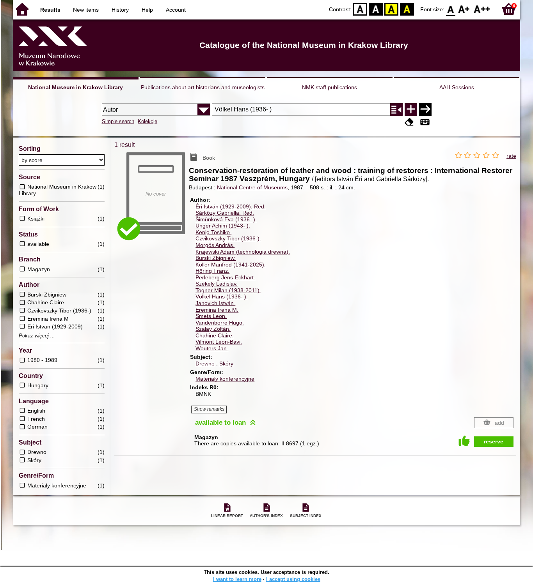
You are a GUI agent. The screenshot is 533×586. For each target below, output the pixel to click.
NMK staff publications (329, 87)
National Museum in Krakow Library (75, 87)
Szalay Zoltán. (213, 329)
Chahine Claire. (214, 335)
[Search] (425, 109)
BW (376, 8)
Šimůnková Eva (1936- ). (226, 219)
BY (407, 8)
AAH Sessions (456, 87)
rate (511, 156)
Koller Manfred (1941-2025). (230, 264)
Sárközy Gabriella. (224, 213)
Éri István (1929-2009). (230, 206)
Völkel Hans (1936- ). (221, 296)
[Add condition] (411, 109)
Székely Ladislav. (216, 284)
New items (86, 10)
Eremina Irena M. (216, 310)
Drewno (205, 363)
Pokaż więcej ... (37, 336)
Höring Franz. (212, 271)
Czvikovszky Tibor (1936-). (228, 238)
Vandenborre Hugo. (219, 322)
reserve (493, 441)
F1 (464, 8)
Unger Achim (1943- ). (222, 225)
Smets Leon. (211, 316)
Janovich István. (215, 303)
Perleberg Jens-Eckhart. (225, 277)
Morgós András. (215, 245)
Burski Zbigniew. (215, 258)
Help (147, 10)
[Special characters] (425, 122)
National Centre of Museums (252, 187)
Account (176, 10)
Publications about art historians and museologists (203, 87)
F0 (451, 8)
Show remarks (209, 409)
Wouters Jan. (211, 348)
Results (50, 10)
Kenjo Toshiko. (213, 232)
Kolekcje (147, 121)
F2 (482, 8)
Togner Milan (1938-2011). (228, 290)
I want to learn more (237, 579)
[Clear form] (409, 122)
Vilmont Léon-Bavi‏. (218, 342)
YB (391, 8)
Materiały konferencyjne (224, 379)
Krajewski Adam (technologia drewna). (242, 252)
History (120, 10)
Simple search (118, 121)
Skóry (226, 363)
